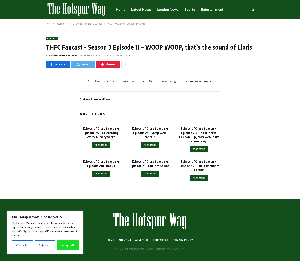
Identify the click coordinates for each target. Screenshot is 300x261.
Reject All (45, 245)
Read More (101, 145)
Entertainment (212, 9)
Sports (190, 9)
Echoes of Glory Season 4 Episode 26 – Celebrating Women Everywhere (101, 132)
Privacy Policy (183, 240)
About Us (125, 240)
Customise (22, 245)
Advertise (141, 240)
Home (120, 9)
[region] (45, 232)
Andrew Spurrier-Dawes (63, 55)
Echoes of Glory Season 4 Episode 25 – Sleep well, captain (150, 132)
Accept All (67, 245)
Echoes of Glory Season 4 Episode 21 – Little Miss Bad (149, 163)
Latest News (141, 9)
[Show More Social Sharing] (124, 64)
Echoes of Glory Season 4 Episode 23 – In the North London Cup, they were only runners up (199, 134)
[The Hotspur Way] (76, 9)
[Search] (252, 10)
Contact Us (160, 240)
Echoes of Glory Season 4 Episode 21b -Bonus (101, 163)
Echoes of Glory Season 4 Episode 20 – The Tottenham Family (199, 165)
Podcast (52, 38)
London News (168, 9)
